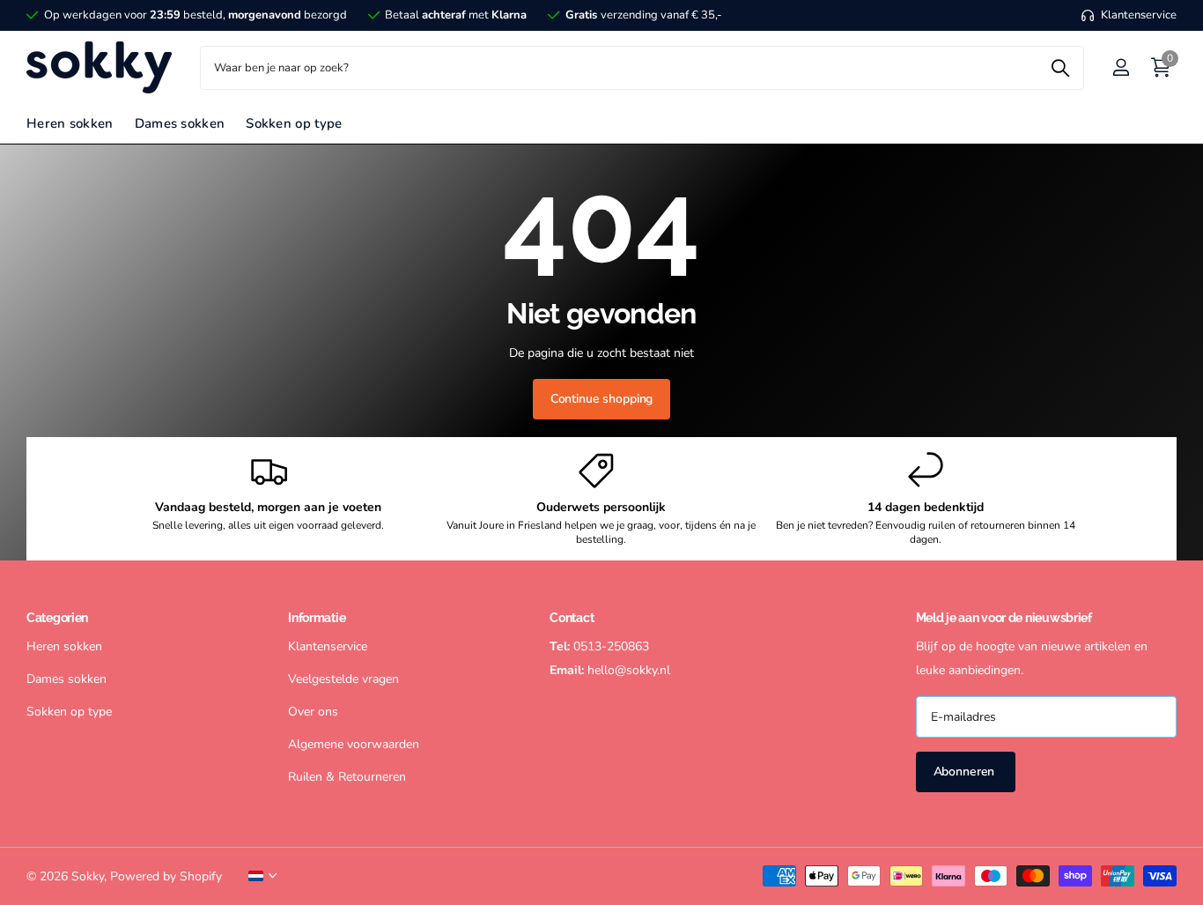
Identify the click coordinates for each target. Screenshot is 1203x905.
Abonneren (966, 771)
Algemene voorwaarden (353, 744)
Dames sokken (180, 123)
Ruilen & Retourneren (347, 776)
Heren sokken (70, 123)
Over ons (313, 711)
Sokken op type (294, 123)
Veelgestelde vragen (343, 679)
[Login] (1120, 67)
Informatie (316, 618)
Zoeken (1060, 68)
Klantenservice (327, 646)
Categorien (57, 618)
